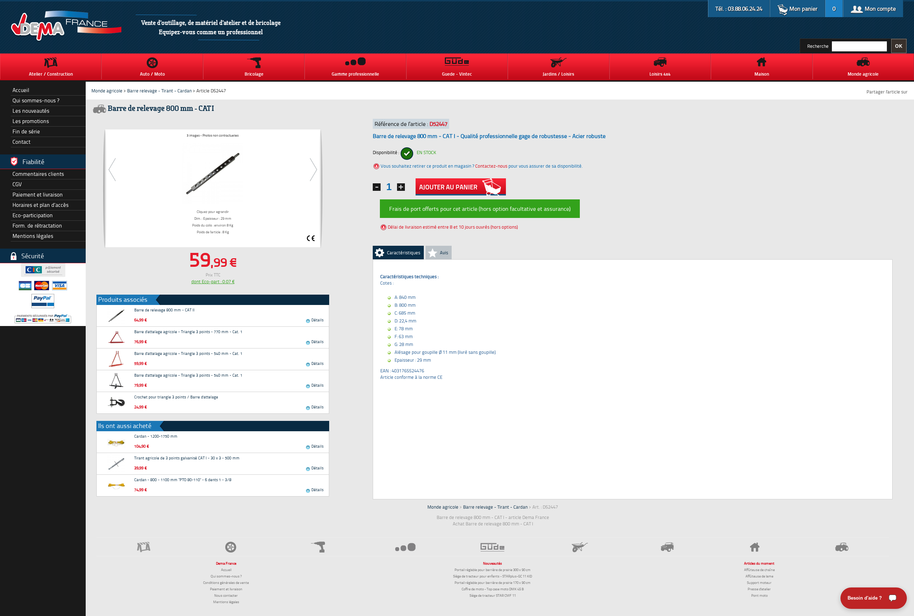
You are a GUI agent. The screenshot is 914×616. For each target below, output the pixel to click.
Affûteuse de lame (759, 576)
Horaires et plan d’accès (40, 205)
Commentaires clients (38, 174)
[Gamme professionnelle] (405, 547)
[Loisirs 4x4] (667, 547)
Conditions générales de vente (226, 582)
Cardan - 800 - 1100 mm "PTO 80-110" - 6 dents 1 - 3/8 (182, 479)
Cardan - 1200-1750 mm (155, 436)
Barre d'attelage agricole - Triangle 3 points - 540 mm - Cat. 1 (188, 353)
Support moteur (759, 582)
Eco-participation (32, 215)
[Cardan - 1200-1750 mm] (116, 442)
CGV (17, 184)
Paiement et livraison (37, 194)
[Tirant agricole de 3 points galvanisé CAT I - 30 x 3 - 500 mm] (116, 464)
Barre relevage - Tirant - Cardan (159, 90)
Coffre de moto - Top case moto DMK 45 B (493, 588)
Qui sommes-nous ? (35, 100)
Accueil (20, 90)
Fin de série (26, 131)
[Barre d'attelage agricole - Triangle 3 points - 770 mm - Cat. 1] (116, 337)
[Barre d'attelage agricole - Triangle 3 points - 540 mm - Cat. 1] (116, 359)
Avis (444, 252)
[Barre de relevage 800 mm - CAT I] (212, 172)
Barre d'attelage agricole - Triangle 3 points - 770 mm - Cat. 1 (188, 331)
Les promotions (30, 121)
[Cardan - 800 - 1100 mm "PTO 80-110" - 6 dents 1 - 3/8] (116, 485)
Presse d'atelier (759, 588)
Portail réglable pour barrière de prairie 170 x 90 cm (493, 582)
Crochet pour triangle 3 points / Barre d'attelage (176, 396)
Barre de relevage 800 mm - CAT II (164, 309)
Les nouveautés (30, 110)
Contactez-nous (491, 166)
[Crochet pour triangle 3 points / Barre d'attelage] (116, 403)
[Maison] (754, 547)
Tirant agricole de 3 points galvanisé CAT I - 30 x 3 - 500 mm (187, 457)
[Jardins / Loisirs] (579, 547)
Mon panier (803, 8)
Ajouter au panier (448, 187)
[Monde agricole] (842, 547)
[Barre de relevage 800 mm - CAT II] (116, 316)
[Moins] (377, 187)
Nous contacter (226, 595)
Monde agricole (106, 90)
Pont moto (759, 595)
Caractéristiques (403, 252)
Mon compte (879, 8)
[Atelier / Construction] (143, 547)
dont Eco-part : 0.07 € (213, 281)
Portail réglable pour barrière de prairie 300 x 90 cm (493, 569)
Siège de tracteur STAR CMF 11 (492, 595)
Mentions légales (32, 236)
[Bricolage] (318, 547)
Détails (316, 319)
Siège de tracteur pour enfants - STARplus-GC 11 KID (492, 576)
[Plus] (401, 187)
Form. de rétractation (37, 225)
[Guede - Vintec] (492, 547)
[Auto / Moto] (230, 547)
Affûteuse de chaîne (759, 569)
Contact (21, 142)
